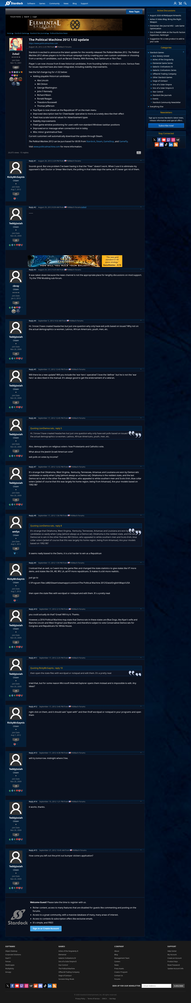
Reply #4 (32, 320)
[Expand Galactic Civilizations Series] (151, 70)
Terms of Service (94, 999)
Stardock (90, 141)
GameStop (109, 141)
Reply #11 (33, 658)
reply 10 (59, 668)
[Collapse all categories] (183, 52)
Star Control (63, 965)
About (116, 951)
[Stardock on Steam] (178, 139)
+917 (16, 67)
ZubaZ (15, 53)
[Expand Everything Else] (148, 106)
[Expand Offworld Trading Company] (151, 74)
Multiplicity (9, 968)
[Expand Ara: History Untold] (151, 56)
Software (31, 3)
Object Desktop (11, 951)
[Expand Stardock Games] (148, 52)
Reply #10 (33, 609)
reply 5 (58, 428)
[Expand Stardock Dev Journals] (151, 95)
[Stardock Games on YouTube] (164, 139)
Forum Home (15, 17)
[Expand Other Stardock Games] (151, 77)
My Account (172, 954)
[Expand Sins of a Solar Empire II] (151, 88)
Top (141, 161)
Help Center (172, 951)
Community (54, 3)
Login (34, 17)
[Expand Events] (151, 99)
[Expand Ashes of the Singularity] (151, 59)
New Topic (134, 11)
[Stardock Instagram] (173, 139)
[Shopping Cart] (180, 3)
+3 (16, 240)
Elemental (62, 954)
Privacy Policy (80, 999)
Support (84, 3)
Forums (117, 979)
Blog (75, 3)
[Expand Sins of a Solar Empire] (151, 84)
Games (42, 3)
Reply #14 (33, 801)
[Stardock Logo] (14, 3)
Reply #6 (32, 418)
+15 (16, 302)
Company (119, 946)
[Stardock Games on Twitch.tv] (168, 139)
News (66, 3)
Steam (99, 141)
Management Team (121, 958)
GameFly (123, 141)
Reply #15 (33, 850)
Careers (117, 961)
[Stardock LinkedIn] (171, 144)
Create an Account (174, 958)
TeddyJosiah (16, 223)
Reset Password (173, 965)
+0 (16, 548)
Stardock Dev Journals (38, 33)
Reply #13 (33, 753)
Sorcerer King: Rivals (66, 979)
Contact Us (118, 975)
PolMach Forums (65, 47)
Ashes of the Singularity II (68, 951)
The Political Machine (66, 968)
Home (9, 33)
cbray (16, 285)
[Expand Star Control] (151, 92)
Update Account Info (175, 968)
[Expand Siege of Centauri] (151, 81)
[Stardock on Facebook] (159, 139)
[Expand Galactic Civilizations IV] (151, 66)
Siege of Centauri (65, 975)
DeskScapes (9, 965)
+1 (16, 194)
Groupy (8, 972)
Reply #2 (32, 207)
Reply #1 (32, 161)
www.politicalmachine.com (47, 146)
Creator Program (120, 972)
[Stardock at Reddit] (156, 144)
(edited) (83, 207)
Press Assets (119, 968)
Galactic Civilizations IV (67, 958)
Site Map (112, 999)
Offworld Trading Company (69, 972)
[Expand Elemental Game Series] (151, 63)
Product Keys (172, 961)
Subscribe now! (166, 125)
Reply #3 (32, 269)
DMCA (104, 999)
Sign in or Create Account (46, 928)
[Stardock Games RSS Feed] (175, 144)
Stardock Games (21, 33)
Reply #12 (33, 706)
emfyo (15, 531)
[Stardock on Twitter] (154, 139)
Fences (8, 961)
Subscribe (178, 986)
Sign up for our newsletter (126, 985)
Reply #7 (32, 467)
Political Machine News (59, 33)
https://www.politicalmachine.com (43, 43)
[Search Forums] (185, 3)
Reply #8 (32, 515)
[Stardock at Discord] (161, 144)
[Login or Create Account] (175, 3)
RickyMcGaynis (16, 177)
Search (26, 17)
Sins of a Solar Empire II (67, 961)
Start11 (8, 958)
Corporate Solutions (13, 954)
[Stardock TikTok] (166, 144)
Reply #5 (32, 369)
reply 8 (58, 525)
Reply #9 (32, 563)
